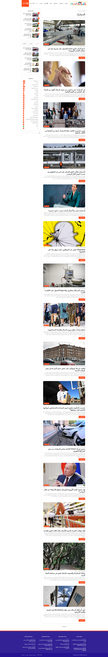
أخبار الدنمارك (35, 86)
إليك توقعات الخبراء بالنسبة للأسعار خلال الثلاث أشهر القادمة (64, 530)
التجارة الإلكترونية (35, 122)
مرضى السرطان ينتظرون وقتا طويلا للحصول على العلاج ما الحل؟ (65, 291)
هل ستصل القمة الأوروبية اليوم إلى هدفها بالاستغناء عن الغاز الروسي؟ (64, 490)
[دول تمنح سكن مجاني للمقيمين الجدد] (35, 25)
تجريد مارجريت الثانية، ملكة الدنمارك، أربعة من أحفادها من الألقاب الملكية (65, 131)
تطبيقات (36, 91)
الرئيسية (66, 3)
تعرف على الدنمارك (34, 88)
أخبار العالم (61, 3)
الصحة (37, 95)
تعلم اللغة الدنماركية (34, 108)
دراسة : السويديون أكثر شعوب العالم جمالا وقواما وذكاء (27, 35)
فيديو (37, 124)
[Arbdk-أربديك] (78, 3)
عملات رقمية (36, 113)
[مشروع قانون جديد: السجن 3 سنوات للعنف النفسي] (35, 30)
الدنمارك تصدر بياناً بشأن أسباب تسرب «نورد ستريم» (66, 210)
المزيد (41, 3)
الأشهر (37, 43)
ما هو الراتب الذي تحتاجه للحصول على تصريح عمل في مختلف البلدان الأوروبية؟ (66, 49)
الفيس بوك (36, 93)
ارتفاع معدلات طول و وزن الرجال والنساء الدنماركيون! (66, 329)
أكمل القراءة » (81, 57)
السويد (37, 82)
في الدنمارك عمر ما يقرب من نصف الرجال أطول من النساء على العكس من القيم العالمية (64, 90)
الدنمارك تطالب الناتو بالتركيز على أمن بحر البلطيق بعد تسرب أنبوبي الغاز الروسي (66, 172)
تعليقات (24, 43)
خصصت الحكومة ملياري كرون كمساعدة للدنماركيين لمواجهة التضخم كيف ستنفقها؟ (64, 408)
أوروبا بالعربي (35, 104)
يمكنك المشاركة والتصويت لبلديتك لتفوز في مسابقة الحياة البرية (65, 574)
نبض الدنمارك (35, 97)
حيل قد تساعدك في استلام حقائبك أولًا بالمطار (27, 14)
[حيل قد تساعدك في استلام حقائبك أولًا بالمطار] (35, 15)
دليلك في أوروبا (35, 115)
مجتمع (37, 106)
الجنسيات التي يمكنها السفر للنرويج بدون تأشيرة (27, 19)
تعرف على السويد (35, 84)
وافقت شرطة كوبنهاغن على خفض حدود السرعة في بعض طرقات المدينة (65, 369)
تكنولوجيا (36, 90)
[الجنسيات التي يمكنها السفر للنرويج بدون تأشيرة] (35, 20)
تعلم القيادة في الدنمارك (34, 117)
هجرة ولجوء (36, 102)
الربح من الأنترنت (35, 111)
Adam (83, 46)
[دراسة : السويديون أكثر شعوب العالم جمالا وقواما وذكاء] (35, 35)
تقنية (51, 3)
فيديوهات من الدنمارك (34, 120)
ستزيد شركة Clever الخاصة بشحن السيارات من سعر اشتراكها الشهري (66, 449)
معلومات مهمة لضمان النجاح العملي (32, 119)
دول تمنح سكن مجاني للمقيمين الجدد (28, 24)
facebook (36, 110)
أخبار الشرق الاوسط (34, 99)
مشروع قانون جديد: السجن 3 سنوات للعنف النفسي (28, 30)
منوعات (45, 3)
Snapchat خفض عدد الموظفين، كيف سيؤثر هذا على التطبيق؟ (66, 250)
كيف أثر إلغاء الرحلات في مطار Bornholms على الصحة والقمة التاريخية (65, 611)
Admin (83, 87)
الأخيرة (31, 43)
